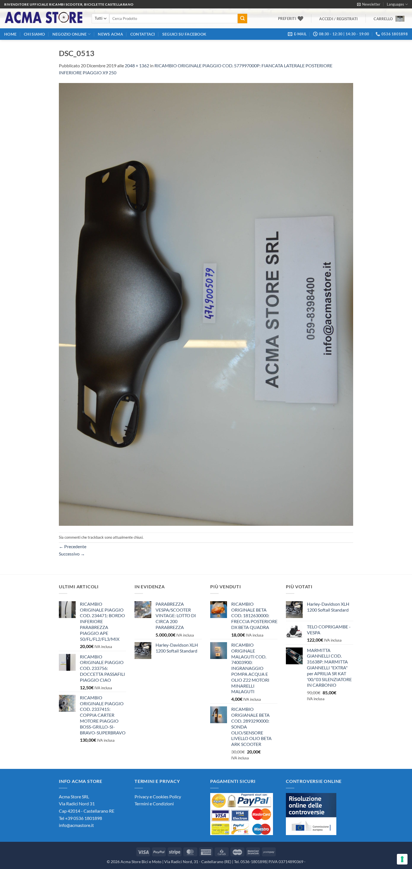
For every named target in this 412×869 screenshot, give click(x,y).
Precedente (72, 546)
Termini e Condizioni (154, 803)
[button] (368, 4)
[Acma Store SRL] (43, 18)
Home (10, 34)
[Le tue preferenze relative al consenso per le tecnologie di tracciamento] (402, 859)
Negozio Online (69, 34)
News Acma (110, 34)
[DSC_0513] (206, 303)
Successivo (72, 553)
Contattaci (142, 34)
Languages (395, 4)
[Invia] (242, 18)
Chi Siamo (34, 34)
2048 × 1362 (137, 65)
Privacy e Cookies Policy (158, 796)
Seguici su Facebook (184, 34)
